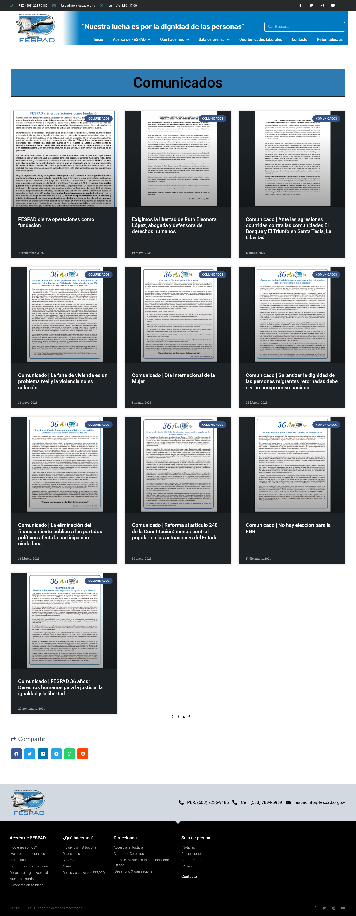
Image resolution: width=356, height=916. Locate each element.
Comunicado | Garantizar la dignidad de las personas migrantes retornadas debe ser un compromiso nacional (292, 381)
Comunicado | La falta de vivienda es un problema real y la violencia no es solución (63, 381)
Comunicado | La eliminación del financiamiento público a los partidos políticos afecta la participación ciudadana (60, 534)
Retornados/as (330, 39)
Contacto (299, 39)
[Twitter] (311, 5)
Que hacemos (172, 39)
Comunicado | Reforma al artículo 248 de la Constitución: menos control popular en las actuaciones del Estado (175, 531)
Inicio (98, 39)
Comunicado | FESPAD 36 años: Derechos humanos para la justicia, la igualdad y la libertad (60, 687)
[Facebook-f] (300, 5)
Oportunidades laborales (260, 39)
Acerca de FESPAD (129, 39)
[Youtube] (333, 5)
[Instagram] (322, 5)
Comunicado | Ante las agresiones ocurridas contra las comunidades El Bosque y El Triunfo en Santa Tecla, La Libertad (288, 228)
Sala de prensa (212, 39)
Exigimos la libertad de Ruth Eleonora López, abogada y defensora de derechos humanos (174, 225)
